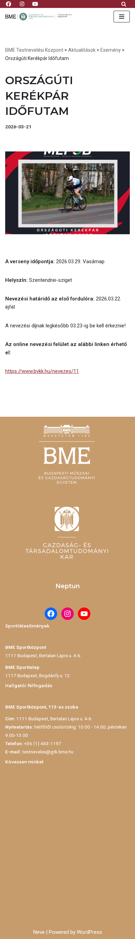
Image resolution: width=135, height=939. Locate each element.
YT (35, 3)
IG (22, 3)
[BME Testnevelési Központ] (39, 16)
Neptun (67, 586)
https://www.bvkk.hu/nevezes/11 (42, 371)
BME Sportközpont (25, 647)
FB (8, 3)
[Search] (123, 4)
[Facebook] (51, 613)
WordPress (89, 932)
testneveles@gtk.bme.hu (47, 751)
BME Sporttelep (22, 667)
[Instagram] (67, 613)
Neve (39, 932)
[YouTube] (84, 613)
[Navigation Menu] (122, 16)
